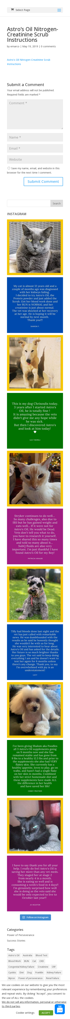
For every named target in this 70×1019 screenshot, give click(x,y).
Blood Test (41, 955)
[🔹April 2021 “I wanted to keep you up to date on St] (35, 478)
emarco (14, 46)
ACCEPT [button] (46, 1012)
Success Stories (16, 940)
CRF (54, 966)
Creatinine (43, 966)
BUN (26, 961)
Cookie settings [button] (25, 1012)
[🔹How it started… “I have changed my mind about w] (35, 883)
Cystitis (12, 972)
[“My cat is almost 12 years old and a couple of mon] (35, 305)
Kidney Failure (54, 972)
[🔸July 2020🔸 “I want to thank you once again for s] (35, 363)
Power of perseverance (30, 978)
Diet (22, 972)
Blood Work (14, 961)
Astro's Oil (13, 955)
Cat (34, 961)
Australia (27, 955)
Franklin (39, 972)
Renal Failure (52, 978)
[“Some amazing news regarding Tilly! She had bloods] (35, 594)
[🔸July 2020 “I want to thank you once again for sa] (35, 421)
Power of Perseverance (20, 935)
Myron (11, 978)
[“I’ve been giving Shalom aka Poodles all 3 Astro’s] (35, 710)
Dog (29, 972)
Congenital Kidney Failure (21, 966)
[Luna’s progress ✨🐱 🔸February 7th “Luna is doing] (35, 247)
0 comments (48, 46)
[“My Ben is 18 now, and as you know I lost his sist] (35, 826)
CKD (41, 961)
